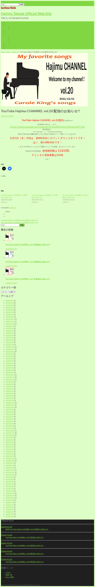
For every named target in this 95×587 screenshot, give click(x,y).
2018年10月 (10, 498)
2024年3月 (9, 368)
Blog (7, 43)
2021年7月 (9, 442)
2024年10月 (10, 352)
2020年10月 (10, 461)
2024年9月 (9, 354)
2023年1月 (9, 400)
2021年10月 (10, 435)
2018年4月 (9, 509)
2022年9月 (9, 410)
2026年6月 (9, 305)
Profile (8, 25)
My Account (14, 39)
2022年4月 (9, 421)
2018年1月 (9, 516)
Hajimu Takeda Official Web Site (26, 13)
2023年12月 (10, 375)
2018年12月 (10, 493)
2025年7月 (9, 331)
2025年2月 (9, 342)
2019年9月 (9, 477)
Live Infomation (11, 32)
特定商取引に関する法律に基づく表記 (24, 41)
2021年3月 (9, 451)
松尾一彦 (9, 575)
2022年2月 (9, 426)
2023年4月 (9, 393)
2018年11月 (10, 495)
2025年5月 (9, 335)
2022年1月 (9, 428)
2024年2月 (9, 370)
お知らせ (15, 52)
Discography (14, 29)
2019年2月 (9, 488)
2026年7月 (9, 303)
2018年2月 (9, 514)
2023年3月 (9, 396)
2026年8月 (9, 300)
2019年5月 (9, 484)
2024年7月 (9, 358)
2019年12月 (10, 470)
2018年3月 (9, 512)
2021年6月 (9, 444)
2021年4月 (9, 449)
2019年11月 (10, 472)
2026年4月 (9, 310)
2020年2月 (9, 465)
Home (8, 22)
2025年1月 (9, 345)
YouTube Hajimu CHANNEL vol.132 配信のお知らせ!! (28, 262)
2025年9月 (9, 326)
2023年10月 (10, 379)
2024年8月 (9, 356)
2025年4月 (9, 338)
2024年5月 (9, 363)
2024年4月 (9, 365)
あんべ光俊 (10, 577)
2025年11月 (10, 321)
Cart (11, 36)
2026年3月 (9, 312)
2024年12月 (10, 347)
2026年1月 (9, 317)
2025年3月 (9, 340)
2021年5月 (9, 447)
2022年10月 (10, 407)
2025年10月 (10, 324)
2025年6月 (9, 333)
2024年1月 (9, 372)
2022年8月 (9, 412)
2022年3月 (9, 423)
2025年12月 (10, 319)
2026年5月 (9, 307)
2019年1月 (9, 491)
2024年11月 (10, 349)
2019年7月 (9, 482)
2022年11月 (10, 405)
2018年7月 (9, 502)
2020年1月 (9, 468)
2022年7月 (9, 414)
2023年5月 (9, 391)
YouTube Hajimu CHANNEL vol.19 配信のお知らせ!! (19, 220)
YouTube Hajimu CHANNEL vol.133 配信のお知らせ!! (28, 244)
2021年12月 (10, 430)
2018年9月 (9, 500)
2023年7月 (9, 386)
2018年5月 (9, 507)
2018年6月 (9, 505)
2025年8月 (9, 328)
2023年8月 (9, 384)
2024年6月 (9, 361)
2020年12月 (10, 458)
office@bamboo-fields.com (10, 2)
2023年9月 (9, 382)
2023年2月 (9, 398)
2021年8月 (9, 440)
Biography (13, 27)
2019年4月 (9, 486)
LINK (7, 46)
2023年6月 (9, 389)
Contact (9, 48)
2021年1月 (9, 456)
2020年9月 (9, 463)
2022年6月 (9, 417)
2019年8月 (9, 479)
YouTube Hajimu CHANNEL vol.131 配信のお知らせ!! (28, 279)
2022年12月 (10, 403)
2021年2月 (9, 454)
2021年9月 (9, 437)
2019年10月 (10, 475)
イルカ (8, 572)
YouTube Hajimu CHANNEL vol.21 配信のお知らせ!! (19, 222)
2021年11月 (10, 433)
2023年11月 (10, 377)
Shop (7, 34)
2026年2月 (9, 314)
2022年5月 (9, 419)
